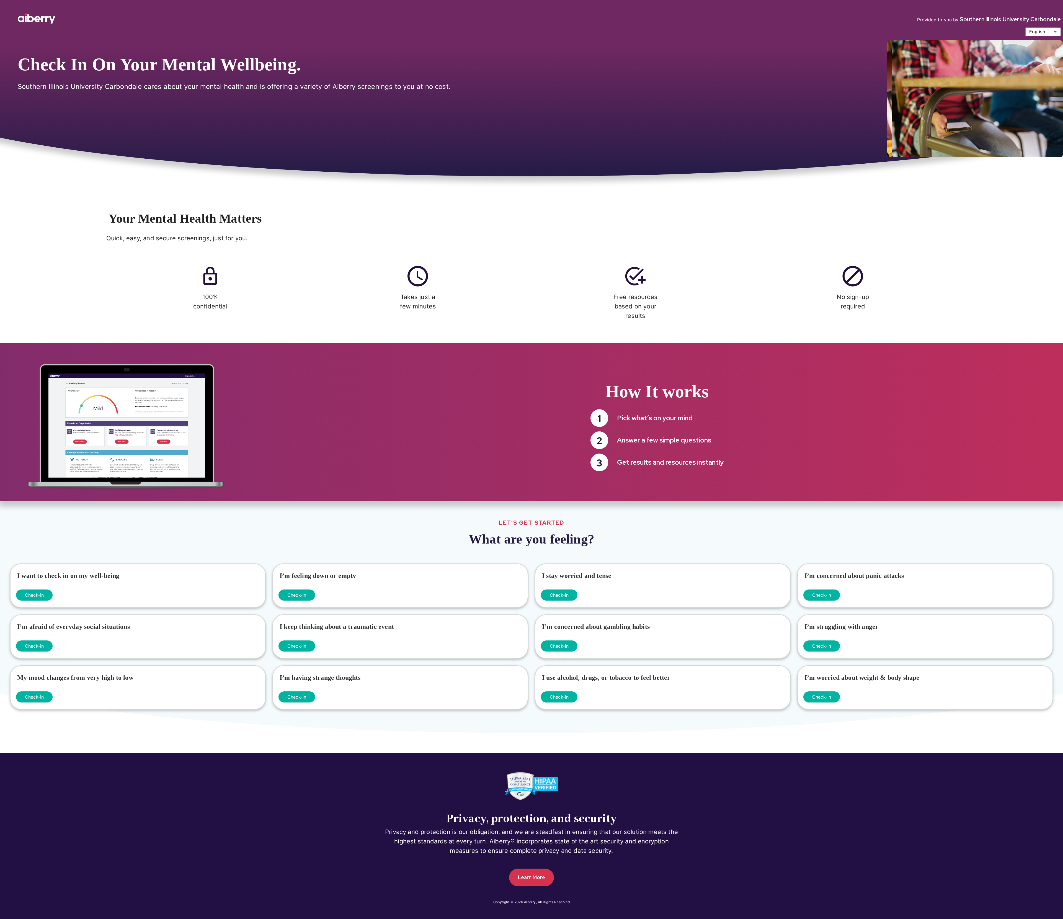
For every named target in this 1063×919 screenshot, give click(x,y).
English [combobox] (1037, 31)
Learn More (531, 877)
